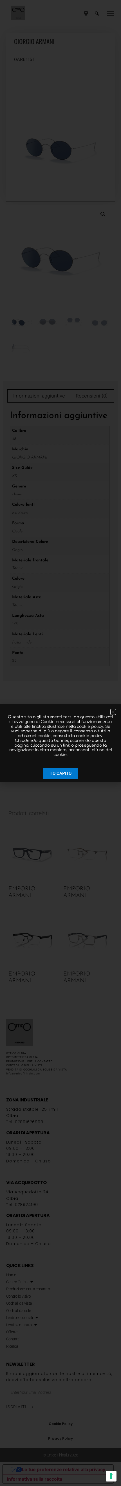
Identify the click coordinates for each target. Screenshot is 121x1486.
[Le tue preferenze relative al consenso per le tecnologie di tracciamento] (111, 1476)
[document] (60, 743)
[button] (113, 712)
